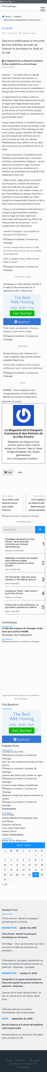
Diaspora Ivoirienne (11, 824)
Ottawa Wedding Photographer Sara (20, 818)
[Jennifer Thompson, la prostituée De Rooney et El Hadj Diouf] (22, 241)
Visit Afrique (8, 814)
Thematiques (34, 1060)
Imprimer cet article (11, 401)
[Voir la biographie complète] (38, 458)
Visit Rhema (8, 821)
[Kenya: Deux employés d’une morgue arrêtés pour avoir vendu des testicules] (22, 374)
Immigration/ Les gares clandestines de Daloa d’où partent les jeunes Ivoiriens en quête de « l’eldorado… (22, 982)
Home (8, 16)
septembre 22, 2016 (22, 1018)
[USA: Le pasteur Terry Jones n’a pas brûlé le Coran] (22, 268)
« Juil (4, 884)
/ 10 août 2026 (14, 569)
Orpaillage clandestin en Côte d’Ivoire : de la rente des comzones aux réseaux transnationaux (19, 543)
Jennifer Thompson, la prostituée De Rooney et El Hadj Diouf (21, 233)
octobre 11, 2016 (28, 973)
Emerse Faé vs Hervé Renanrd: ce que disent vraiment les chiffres (21, 606)
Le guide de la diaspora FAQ (23, 1063)
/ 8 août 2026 (14, 583)
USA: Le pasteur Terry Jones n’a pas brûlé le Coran (21, 260)
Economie (8, 551)
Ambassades (23, 1067)
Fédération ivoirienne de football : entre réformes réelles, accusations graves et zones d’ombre (21, 562)
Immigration (9, 928)
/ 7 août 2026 (17, 597)
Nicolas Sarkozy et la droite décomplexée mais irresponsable (22, 1026)
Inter (20, 472)
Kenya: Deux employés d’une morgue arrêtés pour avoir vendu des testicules (22, 366)
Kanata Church (9, 831)
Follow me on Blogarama (14, 840)
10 (5, 865)
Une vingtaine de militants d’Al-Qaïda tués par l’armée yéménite (36, 503)
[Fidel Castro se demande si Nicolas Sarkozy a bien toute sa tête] (22, 337)
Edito (5, 1018)
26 (17, 874)
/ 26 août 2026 (18, 551)
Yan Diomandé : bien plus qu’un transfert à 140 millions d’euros (20, 578)
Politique (8, 597)
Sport (7, 569)
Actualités (20, 1060)
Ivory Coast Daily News (13, 828)
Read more (13, 254)
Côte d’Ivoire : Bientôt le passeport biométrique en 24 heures (19, 936)
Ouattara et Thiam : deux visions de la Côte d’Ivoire (21, 592)
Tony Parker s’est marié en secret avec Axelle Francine (10, 503)
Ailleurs (17, 16)
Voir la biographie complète (22, 458)
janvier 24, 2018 (28, 928)
